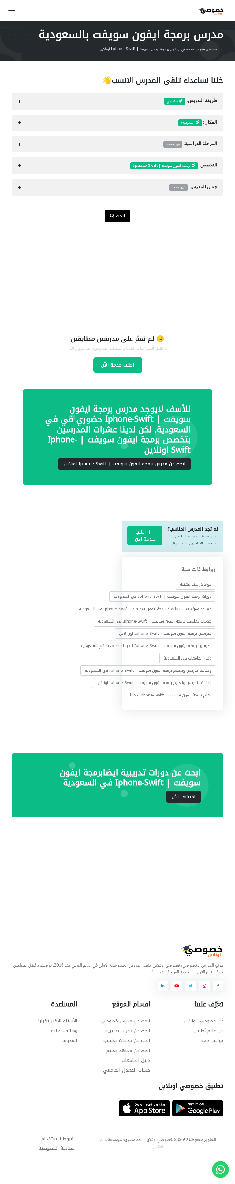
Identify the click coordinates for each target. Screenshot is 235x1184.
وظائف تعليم (64, 1030)
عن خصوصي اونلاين (203, 1021)
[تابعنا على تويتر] (190, 986)
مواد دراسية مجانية (195, 584)
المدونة (69, 1040)
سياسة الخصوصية (57, 1148)
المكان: (199, 122)
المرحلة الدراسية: (191, 144)
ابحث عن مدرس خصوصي (125, 1021)
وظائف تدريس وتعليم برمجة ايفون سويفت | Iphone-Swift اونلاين (153, 682)
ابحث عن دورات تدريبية (127, 1030)
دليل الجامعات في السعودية (187, 658)
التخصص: (175, 166)
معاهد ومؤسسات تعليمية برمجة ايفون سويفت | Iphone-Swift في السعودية (145, 609)
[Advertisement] (112, 274)
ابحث (119, 216)
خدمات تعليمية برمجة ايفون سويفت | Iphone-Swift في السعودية (154, 621)
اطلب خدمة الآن (117, 365)
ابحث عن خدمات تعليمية (126, 1040)
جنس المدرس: (194, 187)
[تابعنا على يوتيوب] (176, 986)
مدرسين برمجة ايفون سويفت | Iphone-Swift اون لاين (165, 633)
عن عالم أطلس (208, 1030)
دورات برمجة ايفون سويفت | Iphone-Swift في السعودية (162, 596)
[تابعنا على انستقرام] (204, 986)
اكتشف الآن (184, 796)
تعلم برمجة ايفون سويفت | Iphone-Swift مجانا (170, 695)
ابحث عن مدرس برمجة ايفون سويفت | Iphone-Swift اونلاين (124, 463)
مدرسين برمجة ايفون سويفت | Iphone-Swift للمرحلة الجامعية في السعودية (146, 645)
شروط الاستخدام (58, 1139)
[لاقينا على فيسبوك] (218, 986)
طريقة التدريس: (192, 101)
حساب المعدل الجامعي (126, 1070)
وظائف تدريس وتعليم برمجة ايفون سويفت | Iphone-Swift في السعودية (148, 670)
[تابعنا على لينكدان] (163, 986)
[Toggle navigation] (11, 11)
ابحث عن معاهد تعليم (128, 1050)
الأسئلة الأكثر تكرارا (57, 1021)
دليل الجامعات (136, 1060)
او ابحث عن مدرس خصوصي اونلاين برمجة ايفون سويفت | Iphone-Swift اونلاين (161, 49)
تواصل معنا (211, 1040)
